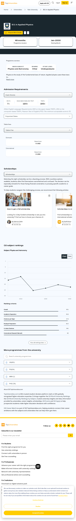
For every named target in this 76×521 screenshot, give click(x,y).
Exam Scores (10, 95)
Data (69, 256)
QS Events (46, 401)
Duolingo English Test (25, 101)
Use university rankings (9, 450)
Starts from (38, 141)
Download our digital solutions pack (14, 484)
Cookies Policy (63, 495)
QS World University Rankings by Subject (21, 399)
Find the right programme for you (13, 447)
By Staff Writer (66, 221)
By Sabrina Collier (17, 221)
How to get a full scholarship (18, 209)
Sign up (65, 3)
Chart (64, 256)
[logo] (9, 2)
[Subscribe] (70, 435)
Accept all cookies (38, 513)
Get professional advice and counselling (15, 475)
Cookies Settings (38, 500)
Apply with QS (44, 3)
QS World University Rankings (59, 396)
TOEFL (43, 101)
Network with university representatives (15, 472)
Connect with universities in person (14, 453)
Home (6, 10)
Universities (18, 10)
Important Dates (11, 116)
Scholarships (10, 174)
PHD (12, 384)
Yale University (32, 10)
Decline (38, 506)
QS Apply (57, 401)
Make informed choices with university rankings (18, 469)
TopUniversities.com (11, 394)
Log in (58, 3)
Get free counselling (8, 456)
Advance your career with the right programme (18, 465)
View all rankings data (37, 343)
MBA (12, 377)
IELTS (8, 101)
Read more (10, 80)
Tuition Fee (9, 130)
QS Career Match (10, 408)
